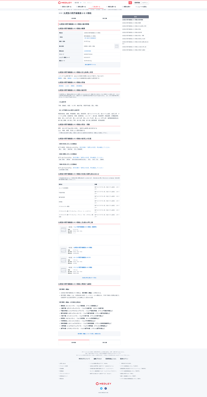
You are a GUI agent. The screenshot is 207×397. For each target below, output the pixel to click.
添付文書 (105, 18)
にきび (75, 78)
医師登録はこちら (111, 358)
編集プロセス (98, 358)
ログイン (145, 2)
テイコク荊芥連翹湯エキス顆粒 (83, 267)
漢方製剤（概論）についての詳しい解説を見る (89, 333)
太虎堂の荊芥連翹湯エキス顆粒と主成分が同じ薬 (134, 46)
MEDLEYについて (84, 358)
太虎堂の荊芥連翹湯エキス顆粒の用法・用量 (133, 35)
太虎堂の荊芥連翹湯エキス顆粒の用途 (131, 29)
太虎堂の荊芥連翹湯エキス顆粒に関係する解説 (133, 50)
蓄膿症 (60, 78)
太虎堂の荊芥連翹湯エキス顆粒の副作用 (132, 32)
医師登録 (137, 2)
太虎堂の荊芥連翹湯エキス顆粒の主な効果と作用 (134, 26)
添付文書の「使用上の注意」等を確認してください (95, 147)
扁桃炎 (69, 78)
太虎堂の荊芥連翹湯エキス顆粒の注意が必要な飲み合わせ (135, 42)
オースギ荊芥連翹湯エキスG (82, 257)
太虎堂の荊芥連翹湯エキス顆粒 (83, 247)
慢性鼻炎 (61, 85)
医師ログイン (124, 358)
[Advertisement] (90, 240)
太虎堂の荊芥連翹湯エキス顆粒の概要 (131, 23)
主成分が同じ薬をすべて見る (89, 277)
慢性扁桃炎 (79, 85)
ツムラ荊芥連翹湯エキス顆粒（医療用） (86, 227)
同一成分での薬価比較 (90, 38)
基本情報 (74, 18)
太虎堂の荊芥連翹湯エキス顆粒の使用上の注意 (133, 38)
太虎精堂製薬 (87, 51)
